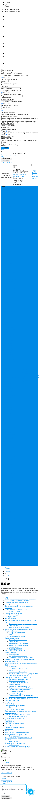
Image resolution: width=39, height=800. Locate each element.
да (4, 77)
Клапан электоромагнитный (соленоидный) (9, 395)
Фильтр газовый (7, 546)
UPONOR (5, 203)
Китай (8, 432)
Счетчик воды (6, 287)
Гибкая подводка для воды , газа (9, 210)
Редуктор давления (8, 399)
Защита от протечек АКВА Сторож (8, 465)
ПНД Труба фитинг (7, 266)
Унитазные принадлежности (7, 294)
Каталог (7, 571)
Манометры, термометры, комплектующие (7, 242)
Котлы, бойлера (7, 408)
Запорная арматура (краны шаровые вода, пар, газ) (8, 220)
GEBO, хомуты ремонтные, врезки (9, 195)
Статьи (30, 371)
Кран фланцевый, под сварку (8, 365)
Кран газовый (6, 363)
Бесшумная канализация (6, 376)
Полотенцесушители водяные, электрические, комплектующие (9, 275)
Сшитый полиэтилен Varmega (15, 723)
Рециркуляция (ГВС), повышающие (9, 478)
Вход (2, 157)
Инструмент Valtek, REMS (18, 668)
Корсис (13, 377)
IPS (3, 500)
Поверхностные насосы (17, 691)
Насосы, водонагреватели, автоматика (8, 254)
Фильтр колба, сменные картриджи (9, 300)
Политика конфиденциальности (29, 375)
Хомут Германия (7, 555)
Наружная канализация (6, 380)
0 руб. (3, 149)
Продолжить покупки (8, 155)
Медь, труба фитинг (8, 246)
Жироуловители (7, 217)
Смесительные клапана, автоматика (9, 414)
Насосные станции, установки (8, 469)
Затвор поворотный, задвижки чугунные (9, 360)
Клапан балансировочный (8, 385)
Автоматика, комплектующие (7, 451)
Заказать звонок (35, 177)
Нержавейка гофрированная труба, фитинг (7, 260)
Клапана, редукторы (9, 231)
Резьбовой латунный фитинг (14, 718)
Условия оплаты (6, 780)
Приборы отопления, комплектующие (9, 280)
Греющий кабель (7, 351)
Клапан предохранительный (9, 391)
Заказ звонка (5, 161)
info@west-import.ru (19, 174)
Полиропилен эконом (16, 709)
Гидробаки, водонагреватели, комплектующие (8, 457)
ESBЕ (4, 190)
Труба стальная (7, 561)
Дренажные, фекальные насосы (8, 462)
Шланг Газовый (7, 343)
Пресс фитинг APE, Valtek (8, 433)
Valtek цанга (6, 429)
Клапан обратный (8, 388)
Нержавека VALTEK (9, 263)
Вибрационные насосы (17, 681)
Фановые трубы (7, 349)
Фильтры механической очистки (6, 304)
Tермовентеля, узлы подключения (8, 200)
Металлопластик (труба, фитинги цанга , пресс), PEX (8, 249)
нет (9, 77)
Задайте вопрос (6, 158)
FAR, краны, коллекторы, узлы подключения (8, 192)
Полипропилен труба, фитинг (7, 269)
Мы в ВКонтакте (18, 176)
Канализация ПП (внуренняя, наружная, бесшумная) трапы (8, 227)
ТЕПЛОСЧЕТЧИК (8, 292)
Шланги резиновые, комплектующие (8, 316)
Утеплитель (6, 297)
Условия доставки (7, 781)
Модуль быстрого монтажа (18, 656)
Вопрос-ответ (26, 373)
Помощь (3, 783)
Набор (7, 762)
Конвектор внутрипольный (7, 515)
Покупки (25, 371)
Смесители (11, 285)
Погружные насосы (15, 693)
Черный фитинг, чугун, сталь (9, 312)
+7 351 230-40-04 (6, 162)
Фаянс (12, 297)
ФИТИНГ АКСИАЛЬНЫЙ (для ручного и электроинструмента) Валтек (9, 439)
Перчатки (5, 265)
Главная (7, 568)
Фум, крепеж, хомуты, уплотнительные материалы (7, 308)
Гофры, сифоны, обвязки (13, 613)
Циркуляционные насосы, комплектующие (23, 697)
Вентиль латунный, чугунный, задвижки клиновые (9, 205)
